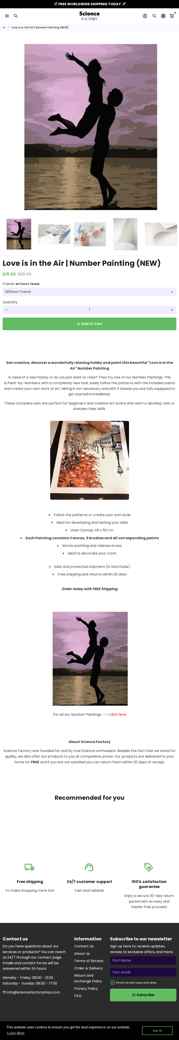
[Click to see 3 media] (90, 234)
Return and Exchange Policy (88, 978)
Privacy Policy (86, 988)
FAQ (77, 995)
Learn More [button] (16, 1033)
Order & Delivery (88, 968)
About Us (82, 953)
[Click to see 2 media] (54, 234)
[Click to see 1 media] (19, 234)
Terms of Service (88, 960)
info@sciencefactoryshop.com (31, 992)
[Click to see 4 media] (125, 234)
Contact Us (84, 946)
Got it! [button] (157, 1030)
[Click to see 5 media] (161, 234)
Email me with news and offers (136, 983)
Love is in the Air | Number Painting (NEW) (40, 27)
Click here (117, 714)
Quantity (10, 302)
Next (170, 128)
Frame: (21, 283)
